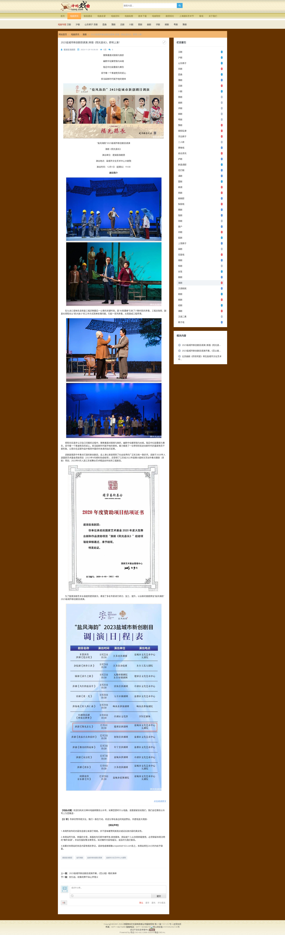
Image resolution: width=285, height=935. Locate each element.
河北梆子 (182, 136)
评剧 (158, 24)
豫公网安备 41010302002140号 (166, 927)
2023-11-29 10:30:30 (89, 49)
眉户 (180, 226)
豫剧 (185, 24)
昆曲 (104, 24)
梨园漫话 (88, 16)
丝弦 (180, 271)
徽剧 (180, 277)
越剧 (167, 24)
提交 (159, 896)
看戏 (201, 16)
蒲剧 (113, 24)
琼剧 (180, 220)
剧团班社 (170, 16)
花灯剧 (181, 170)
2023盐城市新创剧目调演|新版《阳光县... (200, 345)
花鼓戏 (181, 254)
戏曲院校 (156, 16)
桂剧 (180, 265)
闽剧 (180, 249)
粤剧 (176, 24)
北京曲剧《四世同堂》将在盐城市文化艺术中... (199, 358)
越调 (180, 187)
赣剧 (180, 209)
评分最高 (161, 902)
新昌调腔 (182, 164)
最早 (147, 902)
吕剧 (122, 24)
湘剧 (180, 310)
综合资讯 (182, 153)
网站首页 (63, 34)
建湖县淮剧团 (69, 49)
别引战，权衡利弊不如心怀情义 (83, 877)
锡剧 (180, 260)
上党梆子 (182, 243)
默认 (141, 902)
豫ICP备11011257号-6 (164, 924)
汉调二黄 (182, 316)
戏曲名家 (101, 16)
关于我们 (213, 16)
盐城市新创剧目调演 (94, 858)
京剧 (96, 24)
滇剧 (180, 175)
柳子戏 (181, 322)
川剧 (131, 24)
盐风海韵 (79, 858)
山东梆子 (89, 24)
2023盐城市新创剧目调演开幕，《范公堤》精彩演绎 (93, 873)
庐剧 (180, 158)
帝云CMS (134, 932)
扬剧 (180, 192)
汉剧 (69, 24)
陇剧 (180, 215)
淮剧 (85, 34)
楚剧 (180, 181)
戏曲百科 (115, 16)
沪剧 (78, 24)
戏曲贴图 (129, 16)
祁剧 (180, 232)
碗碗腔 (181, 198)
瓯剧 (180, 237)
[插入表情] (72, 895)
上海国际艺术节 (186, 16)
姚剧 (180, 299)
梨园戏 (181, 204)
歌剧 (180, 294)
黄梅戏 (181, 147)
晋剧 (140, 24)
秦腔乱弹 (182, 130)
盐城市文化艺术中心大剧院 (116, 858)
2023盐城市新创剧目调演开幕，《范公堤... (200, 350)
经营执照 (177, 924)
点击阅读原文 (160, 801)
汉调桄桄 (182, 288)
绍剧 (180, 305)
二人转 (181, 142)
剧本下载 (142, 16)
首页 (63, 16)
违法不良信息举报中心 (139, 929)
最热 (154, 902)
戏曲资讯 (74, 16)
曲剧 (149, 24)
